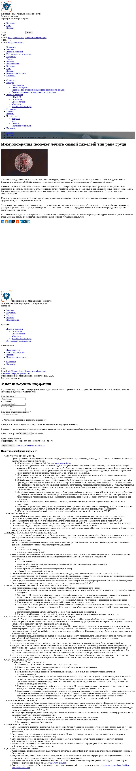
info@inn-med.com (16, 37)
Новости (10, 28)
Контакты (10, 76)
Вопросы (10, 23)
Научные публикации (16, 73)
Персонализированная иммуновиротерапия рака (34, 92)
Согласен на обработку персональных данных (25, 420)
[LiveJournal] (25, 221)
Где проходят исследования (18, 54)
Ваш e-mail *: (7, 401)
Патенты (10, 61)
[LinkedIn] (21, 221)
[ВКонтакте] (2, 221)
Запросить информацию (35, 37)
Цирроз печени (19, 102)
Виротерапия (18, 85)
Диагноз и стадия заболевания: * (16, 412)
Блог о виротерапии (15, 352)
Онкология (17, 99)
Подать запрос (8, 446)
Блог (8, 25)
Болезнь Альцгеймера (21, 106)
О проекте (11, 47)
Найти (29, 33)
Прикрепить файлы (10, 433)
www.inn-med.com (63, 463)
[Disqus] (68, 256)
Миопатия (16, 104)
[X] (13, 221)
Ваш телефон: (7, 407)
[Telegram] (28, 221)
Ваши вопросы (13, 350)
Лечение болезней (14, 52)
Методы (10, 49)
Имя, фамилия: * (8, 396)
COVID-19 (16, 97)
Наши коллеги (12, 64)
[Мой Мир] (10, 221)
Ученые (9, 59)
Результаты (11, 56)
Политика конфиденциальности (15, 373)
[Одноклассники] (6, 221)
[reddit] (17, 221)
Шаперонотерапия (20, 87)
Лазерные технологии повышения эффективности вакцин (38, 90)
